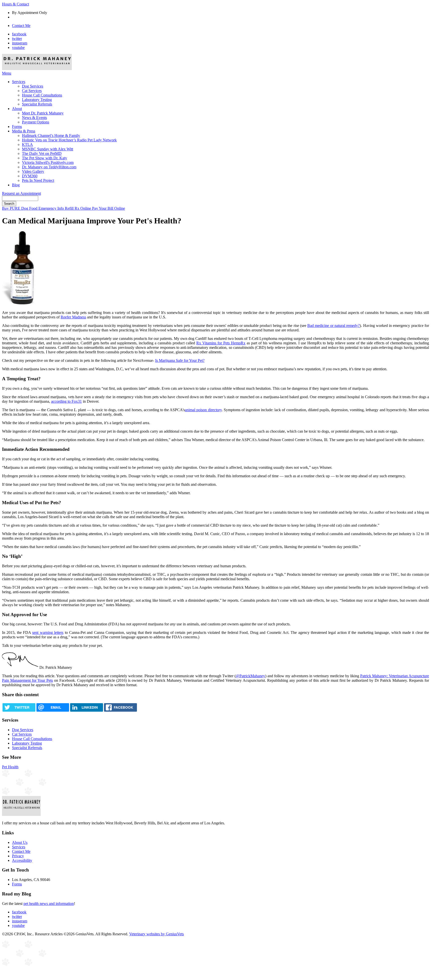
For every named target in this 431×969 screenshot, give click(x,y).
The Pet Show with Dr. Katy (44, 158)
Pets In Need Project (38, 180)
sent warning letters (47, 632)
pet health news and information (48, 903)
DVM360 (29, 176)
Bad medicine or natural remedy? (333, 325)
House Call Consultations (42, 95)
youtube (18, 47)
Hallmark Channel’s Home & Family (51, 135)
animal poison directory (203, 410)
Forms (17, 126)
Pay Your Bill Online (108, 208)
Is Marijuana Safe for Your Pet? (180, 360)
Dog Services (32, 86)
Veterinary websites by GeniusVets (156, 934)
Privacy (18, 856)
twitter (17, 38)
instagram (19, 43)
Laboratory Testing (37, 99)
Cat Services (32, 91)
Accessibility (22, 860)
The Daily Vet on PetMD (42, 153)
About (17, 108)
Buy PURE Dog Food (20, 208)
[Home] (37, 69)
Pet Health (10, 767)
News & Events (34, 117)
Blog (16, 185)
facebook (19, 34)
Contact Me (21, 25)
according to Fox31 (66, 401)
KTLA (27, 144)
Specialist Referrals (37, 104)
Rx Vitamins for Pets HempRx (220, 343)
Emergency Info (51, 208)
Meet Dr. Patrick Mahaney (43, 113)
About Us (19, 842)
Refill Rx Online (78, 208)
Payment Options (35, 122)
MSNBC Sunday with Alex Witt (47, 149)
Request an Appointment (21, 193)
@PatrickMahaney (250, 676)
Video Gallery (33, 171)
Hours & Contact (15, 4)
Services (18, 82)
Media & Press (23, 131)
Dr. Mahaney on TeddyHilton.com (49, 167)
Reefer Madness (73, 317)
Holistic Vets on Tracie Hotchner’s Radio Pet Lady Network (69, 140)
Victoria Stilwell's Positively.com (48, 162)
